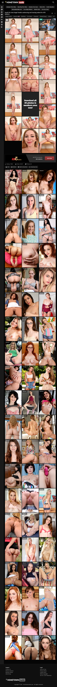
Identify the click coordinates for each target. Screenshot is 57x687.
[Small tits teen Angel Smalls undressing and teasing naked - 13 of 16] (30, 122)
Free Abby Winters (28, 9)
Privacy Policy (43, 671)
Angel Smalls (9, 16)
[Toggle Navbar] (2, 2)
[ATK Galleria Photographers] (2, 14)
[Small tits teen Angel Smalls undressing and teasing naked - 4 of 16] (13, 55)
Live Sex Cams (45, 9)
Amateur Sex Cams (33, 7)
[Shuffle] (52, 13)
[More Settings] (55, 13)
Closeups (36, 16)
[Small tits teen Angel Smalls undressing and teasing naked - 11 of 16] (13, 104)
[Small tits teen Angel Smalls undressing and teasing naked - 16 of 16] (47, 141)
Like (8, 167)
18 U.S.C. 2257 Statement (45, 675)
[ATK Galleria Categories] (2, 17)
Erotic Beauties (50, 7)
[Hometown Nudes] (14, 2)
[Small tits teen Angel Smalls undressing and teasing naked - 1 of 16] (13, 30)
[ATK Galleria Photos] (2, 7)
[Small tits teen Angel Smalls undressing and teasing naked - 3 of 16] (47, 43)
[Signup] (2, 22)
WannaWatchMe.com (17, 9)
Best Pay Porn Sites (22, 7)
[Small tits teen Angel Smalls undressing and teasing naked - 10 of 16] (47, 92)
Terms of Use (43, 669)
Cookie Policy (43, 672)
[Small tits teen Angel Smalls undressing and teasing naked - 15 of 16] (30, 141)
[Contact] (2, 27)
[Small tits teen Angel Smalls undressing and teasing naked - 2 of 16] (30, 30)
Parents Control (9, 672)
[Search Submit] (53, 2)
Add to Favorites (23, 167)
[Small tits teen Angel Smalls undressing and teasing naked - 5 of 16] (30, 55)
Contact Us (8, 669)
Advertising (8, 674)
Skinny (49, 16)
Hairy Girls (42, 7)
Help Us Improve (9, 671)
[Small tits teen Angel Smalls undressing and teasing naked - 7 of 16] (13, 79)
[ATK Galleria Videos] (2, 9)
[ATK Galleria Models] (2, 12)
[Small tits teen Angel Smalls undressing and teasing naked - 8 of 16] (30, 73)
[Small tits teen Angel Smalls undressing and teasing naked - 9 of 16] (30, 86)
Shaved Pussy (43, 16)
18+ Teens (29, 16)
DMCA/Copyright (44, 674)
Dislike (14, 167)
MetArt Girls (37, 9)
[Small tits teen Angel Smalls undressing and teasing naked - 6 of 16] (47, 67)
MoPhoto (23, 16)
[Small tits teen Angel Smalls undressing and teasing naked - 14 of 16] (13, 128)
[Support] (2, 24)
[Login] (2, 19)
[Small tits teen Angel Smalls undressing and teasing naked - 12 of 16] (47, 116)
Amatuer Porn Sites (11, 7)
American (16, 16)
